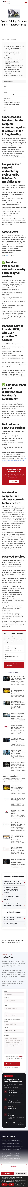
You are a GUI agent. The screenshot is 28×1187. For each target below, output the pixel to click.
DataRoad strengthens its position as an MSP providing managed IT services (18, 862)
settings (17, 1181)
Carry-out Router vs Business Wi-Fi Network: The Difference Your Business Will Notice (17, 788)
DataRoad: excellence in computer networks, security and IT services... (14, 61)
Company (6, 997)
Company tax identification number (12, 1020)
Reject (11, 1184)
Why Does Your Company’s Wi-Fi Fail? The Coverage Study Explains (18, 800)
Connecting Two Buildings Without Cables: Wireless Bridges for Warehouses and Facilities (17, 765)
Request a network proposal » (11, 664)
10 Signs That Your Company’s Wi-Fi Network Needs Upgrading (17, 740)
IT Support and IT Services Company (12, 940)
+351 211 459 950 (12, 1092)
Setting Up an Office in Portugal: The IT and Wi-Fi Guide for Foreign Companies (18, 825)
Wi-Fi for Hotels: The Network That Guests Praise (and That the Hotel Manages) (18, 849)
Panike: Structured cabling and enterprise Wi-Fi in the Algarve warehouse (13, 905)
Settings (18, 1184)
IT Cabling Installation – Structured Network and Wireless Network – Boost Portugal (11, 890)
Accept (4, 1184)
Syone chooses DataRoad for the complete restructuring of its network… (14, 48)
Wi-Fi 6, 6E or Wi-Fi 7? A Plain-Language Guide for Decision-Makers (18, 727)
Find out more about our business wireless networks (14, 460)
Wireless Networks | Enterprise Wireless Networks (12, 918)
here (6, 255)
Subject (6, 1027)
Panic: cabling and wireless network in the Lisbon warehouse (11, 898)
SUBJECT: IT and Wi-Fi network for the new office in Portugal (13, 882)
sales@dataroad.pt (13, 1101)
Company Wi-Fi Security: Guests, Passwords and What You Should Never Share (14, 775)
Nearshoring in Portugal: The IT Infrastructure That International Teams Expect (18, 679)
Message (6, 1035)
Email (5, 1005)
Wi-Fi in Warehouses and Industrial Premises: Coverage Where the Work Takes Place (18, 716)
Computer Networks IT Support (11, 942)
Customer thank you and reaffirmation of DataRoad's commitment (12, 71)
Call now (7, 1173)
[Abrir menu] (26, 2)
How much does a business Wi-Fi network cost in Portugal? (18, 812)
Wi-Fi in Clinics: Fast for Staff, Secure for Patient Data (17, 836)
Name (5, 991)
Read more (14, 1166)
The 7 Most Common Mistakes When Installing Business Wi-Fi (17, 690)
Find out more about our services (14, 75)
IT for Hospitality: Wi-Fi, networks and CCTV (11, 924)
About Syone (8, 58)
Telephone (7, 1012)
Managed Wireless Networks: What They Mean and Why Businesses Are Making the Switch (18, 703)
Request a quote (21, 1173)
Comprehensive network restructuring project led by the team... (13, 53)
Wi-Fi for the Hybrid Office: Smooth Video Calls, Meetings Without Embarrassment (18, 752)
